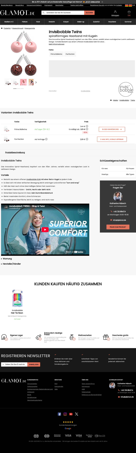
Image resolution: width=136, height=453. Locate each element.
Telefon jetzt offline (76, 5)
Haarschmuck (17, 28)
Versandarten (32, 384)
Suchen (89, 13)
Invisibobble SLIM (34, 179)
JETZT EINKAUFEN (92, 2)
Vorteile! (119, 5)
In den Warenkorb (110, 129)
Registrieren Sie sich (97, 5)
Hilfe (56, 389)
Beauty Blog (20, 5)
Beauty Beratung (7, 5)
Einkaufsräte (59, 386)
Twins (133, 100)
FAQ (56, 384)
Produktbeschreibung (15, 152)
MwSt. (29, 395)
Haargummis (30, 28)
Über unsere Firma (88, 384)
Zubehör (7, 28)
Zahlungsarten (32, 386)
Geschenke (59, 5)
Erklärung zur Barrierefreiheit (91, 395)
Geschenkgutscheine (34, 400)
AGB (83, 389)
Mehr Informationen (56, 44)
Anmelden (34, 364)
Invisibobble (85, 91)
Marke (115, 100)
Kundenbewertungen (68, 425)
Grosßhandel (31, 397)
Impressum (48, 5)
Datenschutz (86, 392)
